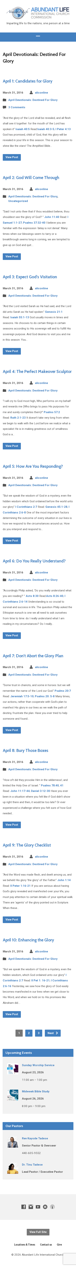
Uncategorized (18, 201)
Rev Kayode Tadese (35, 1138)
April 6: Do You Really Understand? (34, 561)
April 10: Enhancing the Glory (28, 939)
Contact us (46, 1244)
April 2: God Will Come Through (31, 177)
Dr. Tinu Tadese (32, 1164)
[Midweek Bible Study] (12, 1098)
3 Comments (16, 107)
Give (59, 1244)
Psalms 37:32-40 (34, 222)
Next (51, 1033)
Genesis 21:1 (54, 311)
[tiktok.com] (45, 1207)
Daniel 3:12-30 (40, 791)
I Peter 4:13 (63, 129)
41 (61, 785)
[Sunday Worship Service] (12, 1071)
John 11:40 (51, 217)
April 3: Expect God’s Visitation (30, 276)
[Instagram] (31, 1207)
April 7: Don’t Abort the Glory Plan (33, 655)
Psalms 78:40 (50, 785)
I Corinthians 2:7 (26, 506)
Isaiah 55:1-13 (19, 317)
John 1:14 (64, 880)
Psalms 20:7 (63, 690)
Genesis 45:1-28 (56, 506)
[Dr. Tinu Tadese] (12, 1171)
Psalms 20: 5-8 (45, 696)
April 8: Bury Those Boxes (25, 750)
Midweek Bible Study (35, 1091)
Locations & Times (24, 1244)
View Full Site (38, 1232)
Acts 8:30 (32, 596)
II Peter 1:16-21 (20, 885)
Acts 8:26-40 (54, 596)
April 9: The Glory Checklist (27, 845)
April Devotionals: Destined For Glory (33, 100)
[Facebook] (23, 1207)
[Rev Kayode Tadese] (12, 1145)
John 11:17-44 (20, 791)
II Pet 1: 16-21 (40, 980)
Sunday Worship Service (38, 1065)
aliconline (41, 92)
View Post (12, 157)
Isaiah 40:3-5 (45, 129)
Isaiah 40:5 (22, 129)
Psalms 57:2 (52, 412)
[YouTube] (38, 1207)
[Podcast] (52, 1207)
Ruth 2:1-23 (18, 417)
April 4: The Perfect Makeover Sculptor (37, 371)
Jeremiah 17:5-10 (22, 696)
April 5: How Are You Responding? (33, 466)
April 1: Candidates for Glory (27, 81)
